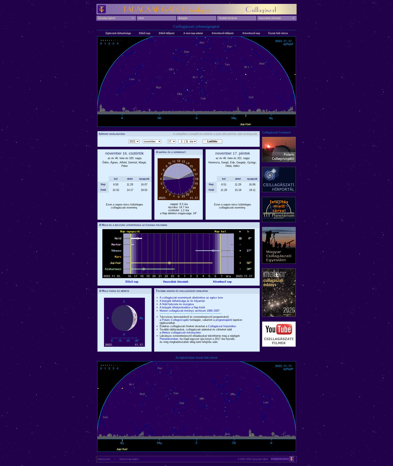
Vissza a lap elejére (129, 459)
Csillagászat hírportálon (222, 326)
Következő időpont (223, 33)
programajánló (224, 319)
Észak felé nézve (278, 33)
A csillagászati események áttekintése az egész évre (191, 297)
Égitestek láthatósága (118, 33)
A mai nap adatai (193, 33)
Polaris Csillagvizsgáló (175, 319)
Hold (141, 18)
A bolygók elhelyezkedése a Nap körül (182, 307)
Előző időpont (166, 33)
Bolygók (182, 18)
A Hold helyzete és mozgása (177, 304)
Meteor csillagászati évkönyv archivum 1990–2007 (190, 310)
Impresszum (103, 459)
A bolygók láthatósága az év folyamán (182, 300)
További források (228, 18)
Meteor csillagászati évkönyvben (181, 332)
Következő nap (251, 33)
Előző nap (144, 33)
